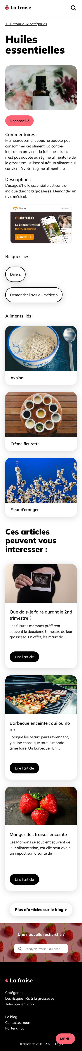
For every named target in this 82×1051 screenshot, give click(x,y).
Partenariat (14, 1028)
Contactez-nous (18, 1022)
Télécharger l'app (19, 1004)
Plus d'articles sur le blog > (41, 909)
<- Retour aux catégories (26, 24)
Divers (15, 274)
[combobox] (41, 942)
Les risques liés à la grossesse (29, 998)
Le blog (11, 1017)
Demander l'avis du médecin (34, 294)
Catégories (14, 992)
